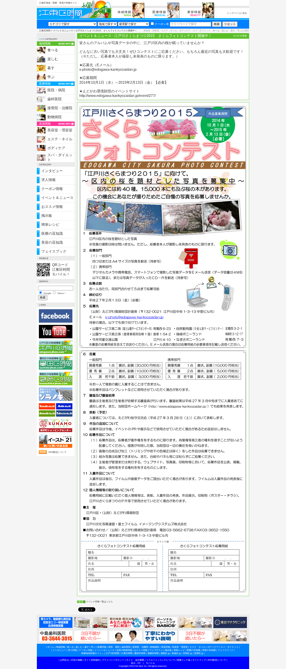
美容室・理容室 (59, 130)
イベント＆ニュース (63, 30)
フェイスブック (53, 251)
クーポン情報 (52, 189)
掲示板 (46, 215)
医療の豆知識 (52, 233)
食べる (52, 50)
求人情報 (48, 180)
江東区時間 (44, 30)
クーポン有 (161, 24)
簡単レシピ (50, 224)
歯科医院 (54, 99)
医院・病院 (56, 90)
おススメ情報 (52, 207)
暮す (51, 68)
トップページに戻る (237, 13)
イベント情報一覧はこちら (99, 601)
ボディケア (56, 148)
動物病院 (54, 117)
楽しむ (52, 59)
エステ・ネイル (59, 139)
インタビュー (52, 171)
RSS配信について (57, 452)
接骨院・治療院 (59, 108)
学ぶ (51, 77)
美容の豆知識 (52, 242)
